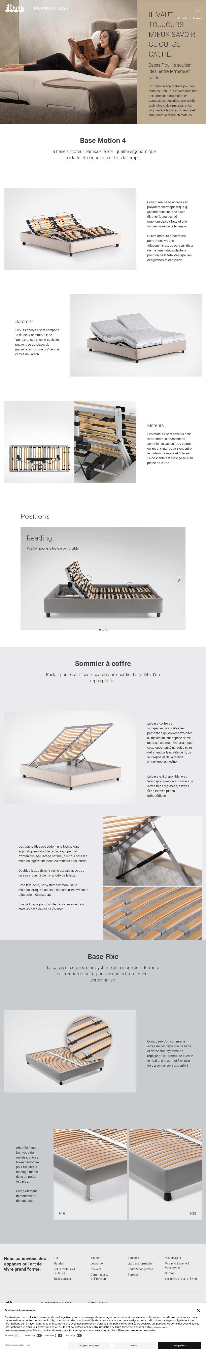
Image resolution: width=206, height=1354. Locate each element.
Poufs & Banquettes (140, 1269)
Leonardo (97, 1263)
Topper (95, 1257)
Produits (182, 18)
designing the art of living (181, 1278)
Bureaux (133, 1274)
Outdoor (170, 1273)
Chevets (96, 1269)
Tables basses (63, 1278)
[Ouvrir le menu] (198, 8)
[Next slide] (179, 579)
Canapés (133, 1257)
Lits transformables (140, 1263)
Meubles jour (173, 1257)
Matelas (59, 1263)
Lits (56, 1257)
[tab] (100, 630)
